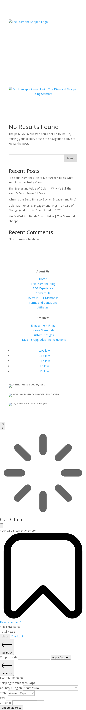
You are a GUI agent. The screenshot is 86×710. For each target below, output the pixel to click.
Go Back (7, 652)
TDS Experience (43, 288)
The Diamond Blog (43, 284)
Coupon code (9, 657)
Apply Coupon (60, 657)
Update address (11, 707)
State (4, 693)
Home (43, 279)
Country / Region (11, 688)
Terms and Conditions (43, 302)
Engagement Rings (43, 325)
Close (5, 636)
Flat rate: (11, 678)
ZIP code (6, 703)
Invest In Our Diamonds (43, 298)
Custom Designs (43, 335)
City (3, 698)
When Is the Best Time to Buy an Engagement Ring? (42, 199)
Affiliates (43, 307)
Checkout (17, 636)
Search (70, 158)
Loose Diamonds (43, 330)
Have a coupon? (10, 622)
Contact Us (43, 293)
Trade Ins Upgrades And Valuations (43, 339)
